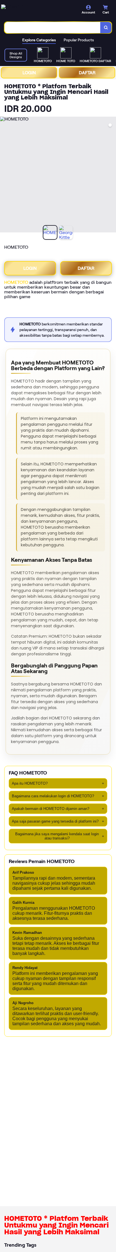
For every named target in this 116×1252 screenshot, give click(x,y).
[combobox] (53, 27)
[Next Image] (111, 175)
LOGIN (29, 72)
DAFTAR (87, 72)
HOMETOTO (16, 282)
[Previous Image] (4, 175)
